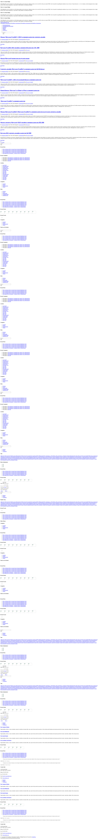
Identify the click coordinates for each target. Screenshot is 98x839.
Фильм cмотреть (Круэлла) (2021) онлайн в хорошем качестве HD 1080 (22, 122)
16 (5, 487)
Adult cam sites (7, 455)
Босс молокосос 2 (59, 455)
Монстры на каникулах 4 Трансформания (9, 456)
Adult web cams (24, 455)
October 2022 (5, 167)
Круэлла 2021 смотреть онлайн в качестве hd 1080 (15, 133)
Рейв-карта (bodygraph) (7, 457)
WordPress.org (5, 195)
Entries (5, 193)
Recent (4, 450)
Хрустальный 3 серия (58, 458)
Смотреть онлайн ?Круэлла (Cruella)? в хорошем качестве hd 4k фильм (22, 69)
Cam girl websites (35, 455)
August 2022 (5, 169)
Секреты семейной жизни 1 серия (18, 457)
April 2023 (5, 165)
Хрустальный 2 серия (49, 458)
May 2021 (4, 173)
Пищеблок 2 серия (44, 456)
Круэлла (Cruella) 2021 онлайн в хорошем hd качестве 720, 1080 (19, 47)
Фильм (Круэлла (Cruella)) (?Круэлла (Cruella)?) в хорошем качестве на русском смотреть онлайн (30, 112)
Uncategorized (21, 39)
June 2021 (4, 172)
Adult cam (2, 455)
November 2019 (6, 174)
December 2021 (5, 170)
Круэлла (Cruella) (29, 60)
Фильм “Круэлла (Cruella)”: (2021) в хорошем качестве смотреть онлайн (22, 37)
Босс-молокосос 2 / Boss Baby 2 (50, 455)
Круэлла (27, 39)
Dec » (6, 490)
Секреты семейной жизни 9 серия (30, 458)
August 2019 (5, 176)
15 (4, 487)
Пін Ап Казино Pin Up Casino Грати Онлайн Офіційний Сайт (14, 149)
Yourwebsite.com (5, 778)
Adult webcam (18, 455)
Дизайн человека (66, 455)
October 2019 (5, 175)
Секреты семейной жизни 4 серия (58, 457)
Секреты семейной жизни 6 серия (85, 457)
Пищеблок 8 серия (88, 456)
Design (4, 184)
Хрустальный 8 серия (4, 459)
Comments (5, 194)
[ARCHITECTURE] (22, 213)
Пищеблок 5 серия (66, 456)
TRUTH (9, 160)
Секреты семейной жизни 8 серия (16, 458)
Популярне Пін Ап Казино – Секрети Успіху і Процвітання (14, 153)
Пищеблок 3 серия (51, 456)
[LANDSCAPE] (2, 213)
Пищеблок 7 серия (80, 456)
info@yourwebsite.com (7, 776)
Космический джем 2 (74, 455)
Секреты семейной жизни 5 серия (71, 457)
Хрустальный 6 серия (84, 458)
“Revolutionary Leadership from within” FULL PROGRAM (19, 157)
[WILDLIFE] (30, 213)
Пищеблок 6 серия (73, 456)
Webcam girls (41, 455)
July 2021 (4, 171)
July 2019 (4, 177)
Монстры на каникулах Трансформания (25, 456)
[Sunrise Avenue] (34, 213)
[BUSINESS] (18, 213)
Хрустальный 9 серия (13, 459)
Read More (2, 44)
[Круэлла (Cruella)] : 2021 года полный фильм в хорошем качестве (20, 79)
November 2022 (6, 166)
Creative (4, 183)
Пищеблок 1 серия (36, 456)
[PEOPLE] (26, 213)
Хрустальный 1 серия (41, 458)
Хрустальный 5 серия (75, 458)
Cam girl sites (29, 455)
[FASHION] (14, 213)
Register (4, 191)
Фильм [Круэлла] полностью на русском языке (14, 58)
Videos (4, 186)
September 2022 (6, 168)
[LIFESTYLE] (6, 213)
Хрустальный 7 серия (92, 458)
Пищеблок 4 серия (58, 456)
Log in (4, 192)
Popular (4, 449)
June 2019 (4, 178)
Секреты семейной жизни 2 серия (31, 457)
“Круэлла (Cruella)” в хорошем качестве (12, 101)
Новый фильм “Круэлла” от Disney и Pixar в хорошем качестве (19, 90)
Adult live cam (12, 455)
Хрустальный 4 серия (67, 458)
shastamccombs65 (5, 39)
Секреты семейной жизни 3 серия (45, 457)
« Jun (2, 490)
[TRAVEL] (10, 213)
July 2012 (4, 179)
